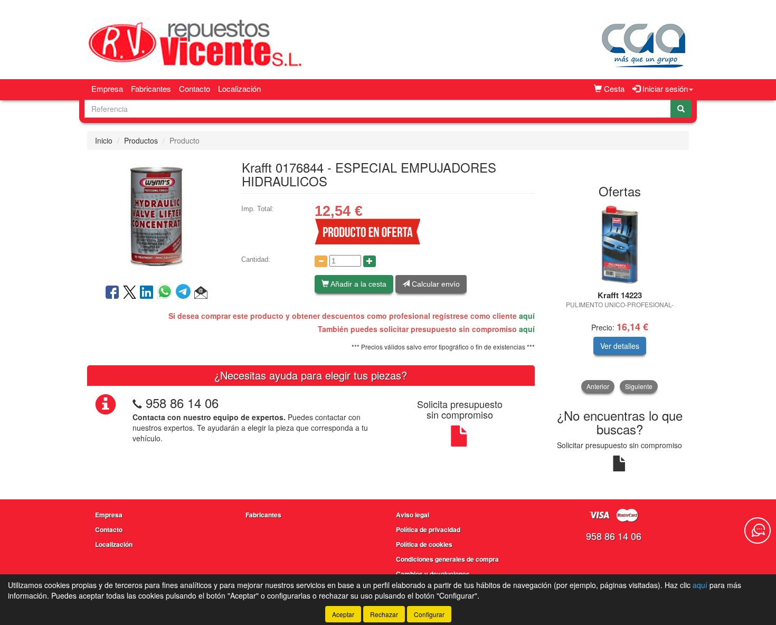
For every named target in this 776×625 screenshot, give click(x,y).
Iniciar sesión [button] (664, 88)
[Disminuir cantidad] (321, 261)
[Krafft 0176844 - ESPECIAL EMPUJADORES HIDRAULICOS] (156, 215)
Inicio (103, 140)
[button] (200, 292)
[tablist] (620, 299)
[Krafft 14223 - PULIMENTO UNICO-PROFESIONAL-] (620, 245)
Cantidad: (255, 259)
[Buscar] (681, 109)
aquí (527, 315)
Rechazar (384, 614)
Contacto (194, 88)
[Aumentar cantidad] (369, 261)
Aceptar (343, 614)
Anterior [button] (597, 386)
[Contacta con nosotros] (757, 530)
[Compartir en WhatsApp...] (166, 292)
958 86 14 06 (182, 402)
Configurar (429, 614)
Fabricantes (151, 88)
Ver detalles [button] (619, 345)
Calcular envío (435, 284)
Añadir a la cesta (357, 284)
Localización (239, 88)
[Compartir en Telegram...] (185, 292)
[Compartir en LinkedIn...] (147, 292)
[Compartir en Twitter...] (129, 292)
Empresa (107, 88)
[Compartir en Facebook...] (112, 292)
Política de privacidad (428, 529)
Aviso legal (412, 514)
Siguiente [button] (638, 386)
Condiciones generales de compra (447, 559)
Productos (141, 140)
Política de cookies (424, 544)
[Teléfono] (137, 402)
